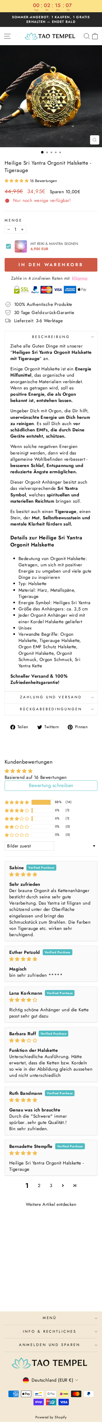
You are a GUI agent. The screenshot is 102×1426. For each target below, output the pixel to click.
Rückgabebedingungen (51, 709)
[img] (51, 874)
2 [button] (39, 1185)
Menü (50, 1317)
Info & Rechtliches (50, 1331)
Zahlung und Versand (51, 697)
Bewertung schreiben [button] (51, 785)
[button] (17, 180)
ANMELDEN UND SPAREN (50, 1344)
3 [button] (51, 1185)
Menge (13, 220)
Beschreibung (51, 336)
